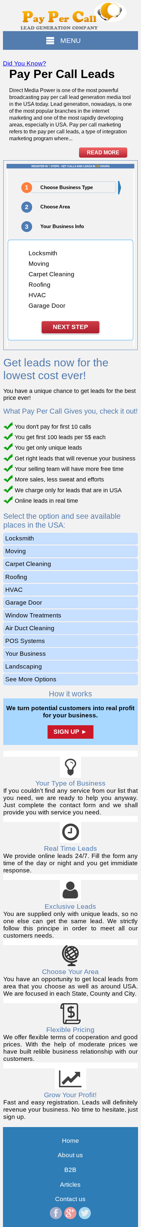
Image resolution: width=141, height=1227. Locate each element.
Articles (70, 1184)
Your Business (25, 653)
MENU (70, 40)
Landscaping (23, 666)
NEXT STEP (70, 326)
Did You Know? (24, 63)
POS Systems (25, 640)
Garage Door (23, 602)
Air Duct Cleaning (29, 628)
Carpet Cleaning (28, 563)
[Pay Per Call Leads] (70, 15)
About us (70, 1155)
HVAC (14, 589)
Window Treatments (33, 615)
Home (70, 1140)
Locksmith (19, 538)
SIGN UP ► (70, 731)
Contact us (70, 1199)
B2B (70, 1169)
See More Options (30, 679)
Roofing (16, 577)
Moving (15, 551)
